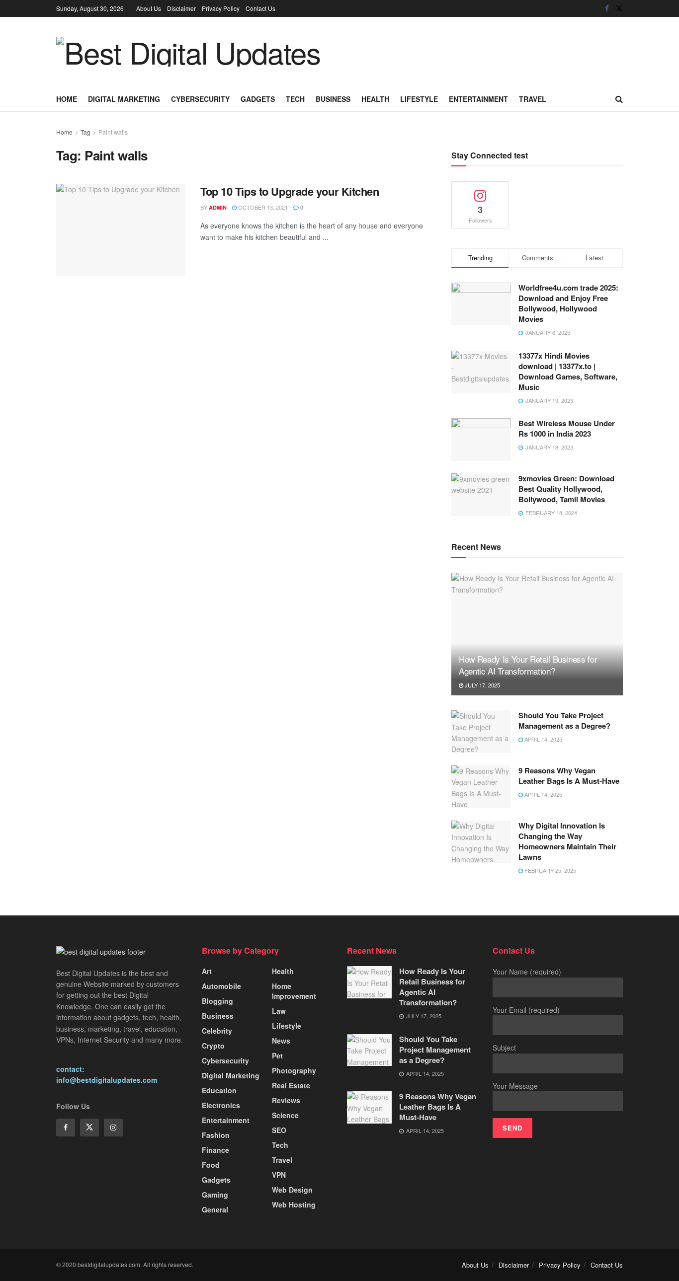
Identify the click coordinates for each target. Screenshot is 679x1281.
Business (333, 99)
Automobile (221, 986)
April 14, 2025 (542, 739)
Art (207, 971)
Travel (532, 99)
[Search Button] (619, 98)
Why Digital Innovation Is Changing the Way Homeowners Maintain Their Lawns (567, 841)
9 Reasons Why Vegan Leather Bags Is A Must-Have (568, 775)
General (215, 1209)
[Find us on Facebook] (607, 8)
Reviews (286, 1100)
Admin (218, 207)
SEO (279, 1130)
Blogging (217, 1001)
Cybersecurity (200, 99)
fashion (216, 1135)
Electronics (221, 1105)
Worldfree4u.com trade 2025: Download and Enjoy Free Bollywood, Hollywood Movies (568, 303)
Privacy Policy (221, 8)
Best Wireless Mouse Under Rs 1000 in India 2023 (566, 428)
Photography (294, 1070)
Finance (215, 1150)
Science (285, 1115)
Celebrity (217, 1031)
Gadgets (258, 99)
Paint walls (113, 132)
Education (219, 1090)
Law (279, 1011)
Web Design (292, 1190)
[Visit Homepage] (188, 52)
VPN (279, 1175)
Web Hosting (294, 1204)
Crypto (213, 1046)
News (281, 1041)
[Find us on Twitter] (619, 8)
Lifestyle (419, 99)
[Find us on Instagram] (113, 1127)
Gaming (215, 1195)
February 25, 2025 (549, 870)
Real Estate (291, 1085)
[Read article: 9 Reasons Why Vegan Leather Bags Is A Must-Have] (481, 786)
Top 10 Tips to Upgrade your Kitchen (289, 191)
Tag (85, 132)
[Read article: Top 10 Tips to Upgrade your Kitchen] (120, 230)
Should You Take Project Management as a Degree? (564, 720)
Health (375, 99)
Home (66, 99)
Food (211, 1165)
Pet (277, 1055)
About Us (148, 8)
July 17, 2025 (481, 685)
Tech (295, 99)
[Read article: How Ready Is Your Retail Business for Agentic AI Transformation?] (537, 634)
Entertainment (478, 99)
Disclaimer (181, 8)
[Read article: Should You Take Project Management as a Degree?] (481, 731)
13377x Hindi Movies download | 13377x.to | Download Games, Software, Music (567, 371)
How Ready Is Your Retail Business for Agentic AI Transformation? (528, 665)
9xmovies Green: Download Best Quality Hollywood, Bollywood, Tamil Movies (566, 489)
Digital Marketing (124, 99)
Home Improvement (294, 991)
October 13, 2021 (262, 207)
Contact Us (260, 8)
